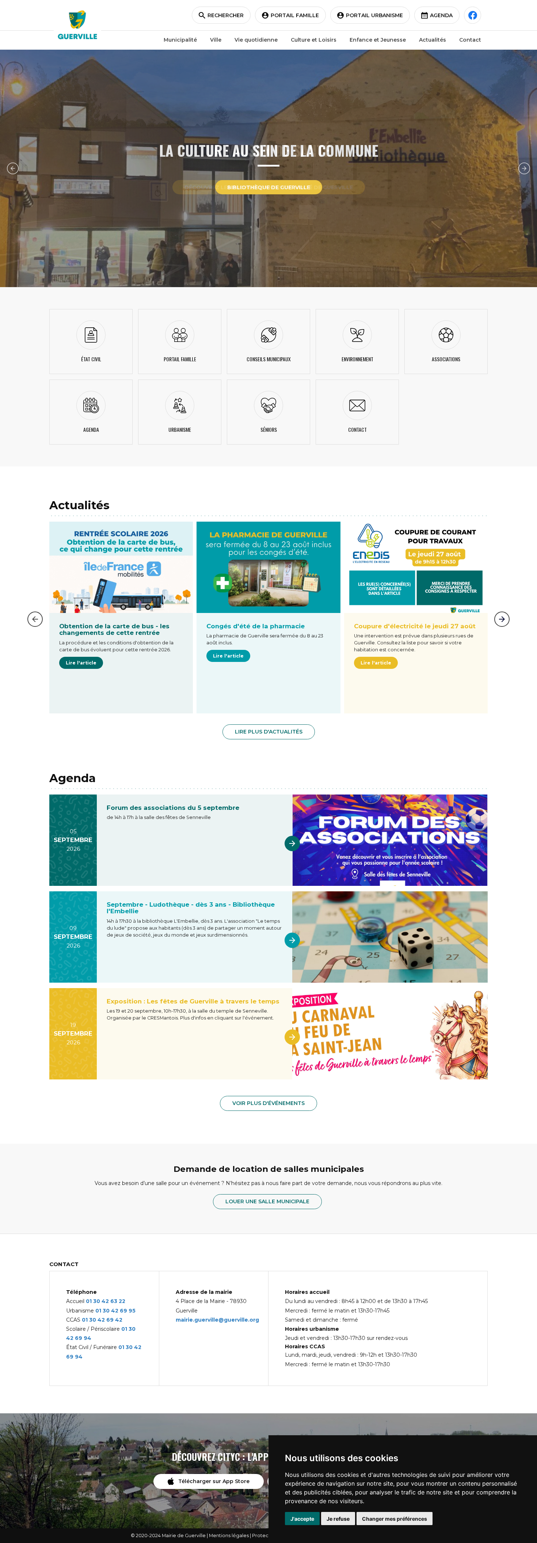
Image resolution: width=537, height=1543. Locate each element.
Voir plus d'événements (268, 1103)
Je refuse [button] (338, 1519)
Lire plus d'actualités (268, 731)
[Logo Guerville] (77, 25)
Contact (470, 40)
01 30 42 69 (112, 1310)
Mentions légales (229, 1535)
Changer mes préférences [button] (394, 1519)
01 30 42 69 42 (102, 1320)
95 (132, 1310)
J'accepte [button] (302, 1519)
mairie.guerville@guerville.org (217, 1320)
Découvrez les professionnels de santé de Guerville (268, 187)
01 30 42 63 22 (105, 1301)
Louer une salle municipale (267, 1201)
